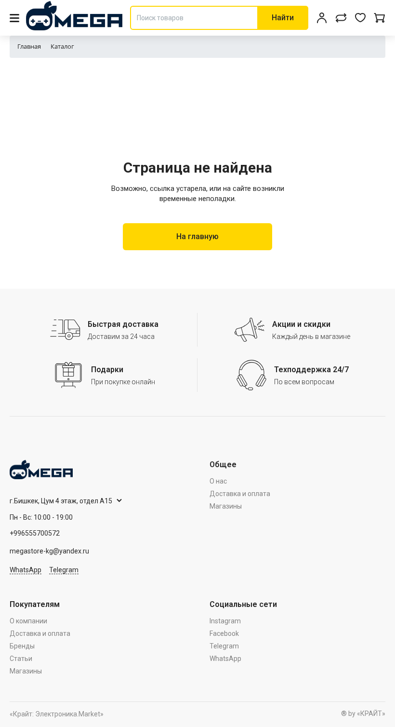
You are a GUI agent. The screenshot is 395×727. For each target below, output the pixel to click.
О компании (28, 621)
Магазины (226, 506)
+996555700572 (35, 533)
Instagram (225, 621)
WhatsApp (25, 570)
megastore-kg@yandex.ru (49, 551)
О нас (218, 481)
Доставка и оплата (240, 494)
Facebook (224, 633)
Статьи (21, 658)
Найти (283, 17)
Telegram (64, 570)
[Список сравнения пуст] (341, 18)
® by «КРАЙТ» (363, 713)
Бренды (22, 646)
